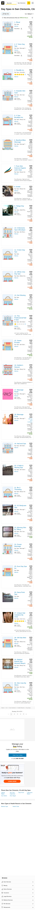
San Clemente (12, 707)
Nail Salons (22, 321)
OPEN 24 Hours (24, 17)
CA (6, 707)
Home (2, 707)
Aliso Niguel (13, 795)
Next (26, 714)
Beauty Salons (23, 119)
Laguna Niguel (3, 793)
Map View (6, 13)
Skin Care (22, 95)
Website (16, 26)
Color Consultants (24, 619)
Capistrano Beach (29, 793)
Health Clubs (16, 806)
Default (30, 14)
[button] (33, 3)
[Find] (28, 2)
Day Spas (16, 24)
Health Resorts (23, 210)
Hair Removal (23, 232)
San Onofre (4, 795)
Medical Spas (23, 276)
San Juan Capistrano (12, 793)
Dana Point (21, 792)
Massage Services (24, 48)
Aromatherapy (23, 72)
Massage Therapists (25, 144)
